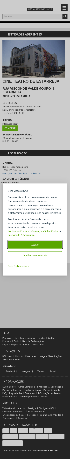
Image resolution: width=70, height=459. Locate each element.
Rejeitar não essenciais (35, 255)
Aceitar (35, 244)
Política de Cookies (18, 231)
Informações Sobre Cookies (45, 231)
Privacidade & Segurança (21, 235)
